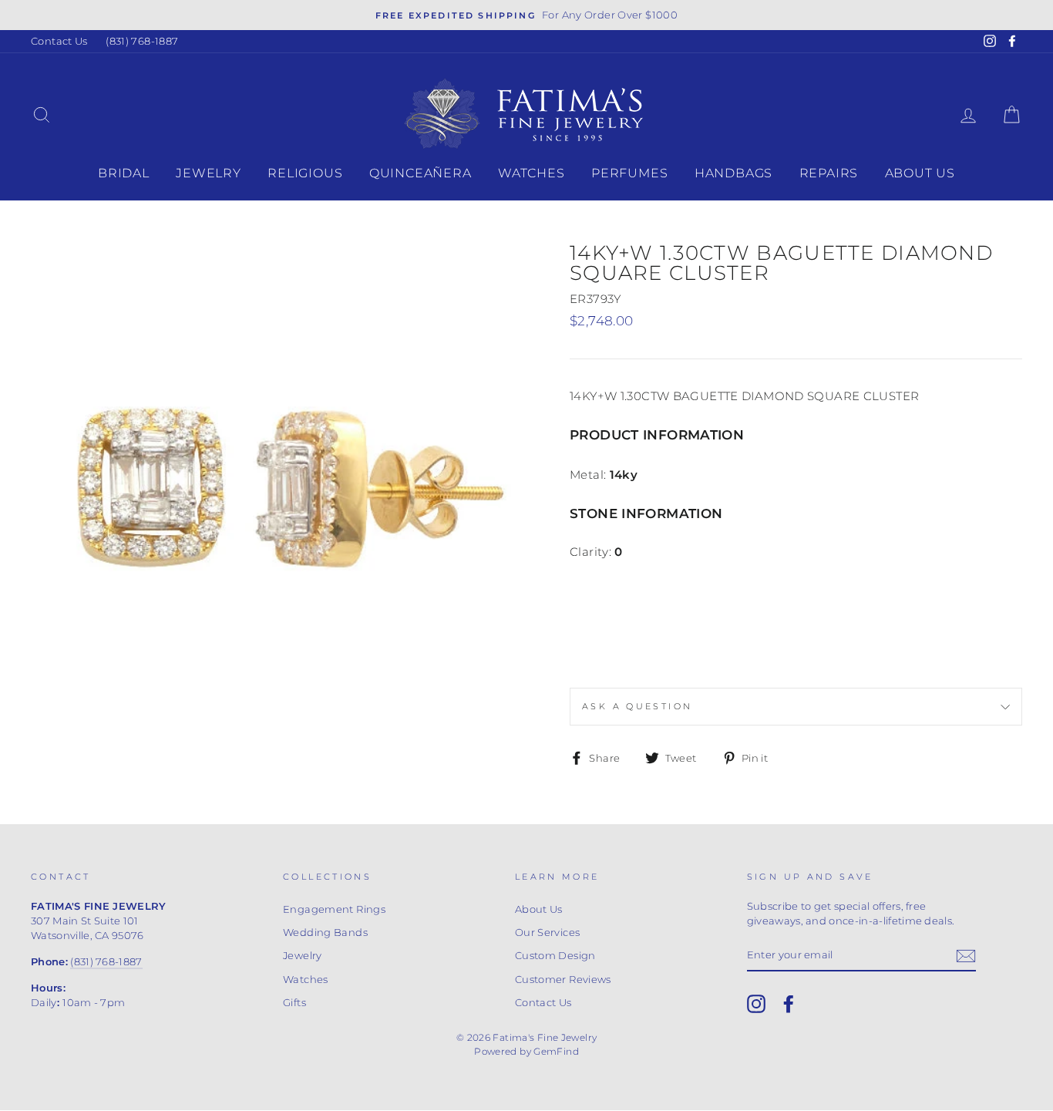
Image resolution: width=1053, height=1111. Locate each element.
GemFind (556, 1051)
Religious (304, 173)
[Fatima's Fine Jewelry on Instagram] (756, 1004)
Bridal (124, 173)
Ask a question (637, 706)
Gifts (294, 1002)
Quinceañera (420, 173)
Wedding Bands (325, 932)
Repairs (829, 173)
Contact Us (59, 41)
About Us (920, 173)
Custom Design (555, 955)
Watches (531, 173)
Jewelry (208, 173)
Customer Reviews (563, 979)
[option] (526, 15)
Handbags (733, 173)
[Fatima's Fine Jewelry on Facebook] (788, 1004)
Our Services (547, 932)
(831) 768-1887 (142, 41)
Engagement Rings (334, 909)
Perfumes (629, 173)
